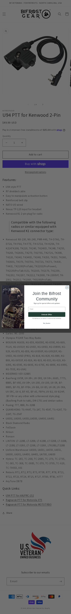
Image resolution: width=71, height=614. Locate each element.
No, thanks (46, 323)
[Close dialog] (67, 287)
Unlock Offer (46, 314)
